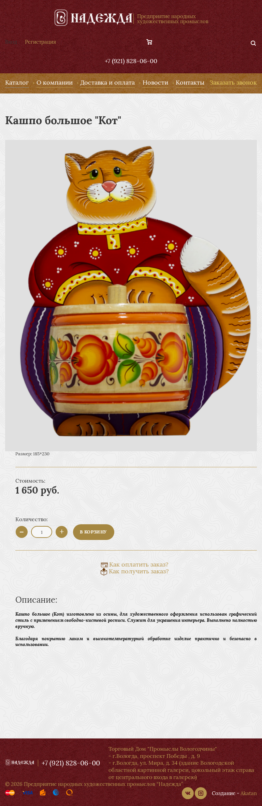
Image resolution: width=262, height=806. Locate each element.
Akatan (249, 793)
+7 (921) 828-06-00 (131, 61)
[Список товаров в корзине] (152, 42)
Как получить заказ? (139, 571)
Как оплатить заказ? (139, 564)
